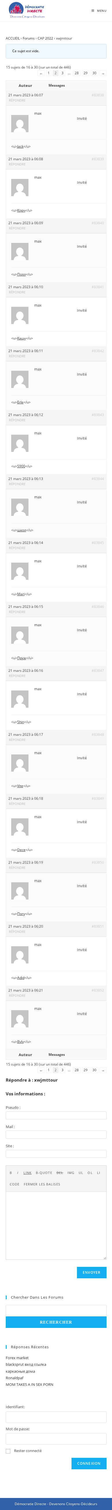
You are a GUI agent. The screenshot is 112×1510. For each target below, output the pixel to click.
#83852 (98, 990)
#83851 (98, 926)
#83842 (98, 350)
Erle (20, 402)
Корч (21, 210)
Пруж (21, 657)
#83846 (98, 606)
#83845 (98, 542)
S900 (21, 466)
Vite (20, 785)
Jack (20, 146)
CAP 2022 (45, 38)
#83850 (98, 862)
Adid (20, 977)
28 (77, 73)
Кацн (21, 338)
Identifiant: (15, 1406)
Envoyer (92, 1272)
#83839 (98, 159)
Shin (20, 721)
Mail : (10, 1126)
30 (94, 73)
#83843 (98, 414)
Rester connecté (28, 1450)
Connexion (89, 1463)
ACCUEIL (13, 38)
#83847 (98, 670)
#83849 (98, 798)
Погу (21, 913)
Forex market (17, 1357)
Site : (10, 1145)
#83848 (98, 734)
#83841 (98, 286)
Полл (21, 274)
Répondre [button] (17, 100)
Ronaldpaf (14, 1377)
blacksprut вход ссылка (26, 1364)
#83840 (98, 223)
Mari (21, 594)
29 (86, 73)
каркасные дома (20, 1371)
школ (21, 530)
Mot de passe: (18, 1428)
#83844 (98, 478)
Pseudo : (13, 1107)
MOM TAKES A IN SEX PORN (29, 1384)
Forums (29, 38)
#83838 (98, 95)
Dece (21, 849)
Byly (20, 1041)
